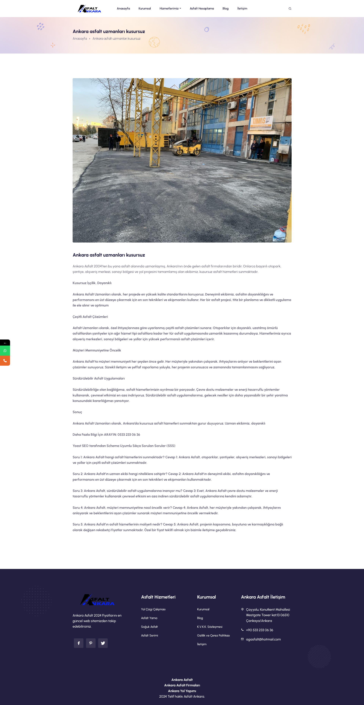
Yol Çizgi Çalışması (153, 609)
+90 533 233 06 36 (259, 630)
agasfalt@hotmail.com (263, 639)
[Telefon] (5, 361)
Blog (200, 618)
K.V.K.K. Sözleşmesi (209, 627)
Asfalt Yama (149, 618)
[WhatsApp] (5, 351)
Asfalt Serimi (149, 635)
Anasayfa (80, 38)
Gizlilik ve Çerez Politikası (213, 635)
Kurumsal (203, 609)
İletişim (201, 644)
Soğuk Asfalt (149, 627)
